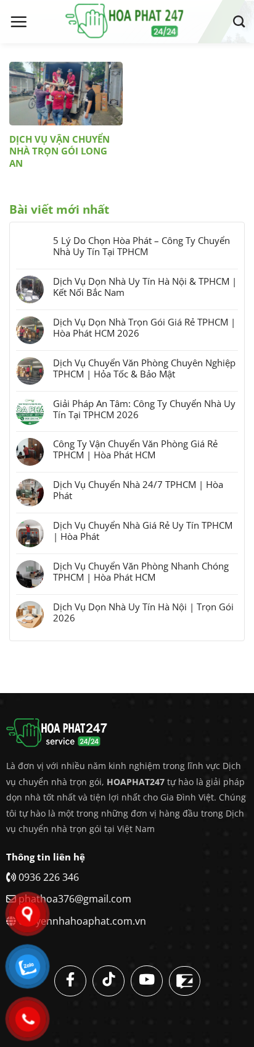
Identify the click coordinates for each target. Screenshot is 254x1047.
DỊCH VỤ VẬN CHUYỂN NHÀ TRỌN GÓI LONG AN (59, 151)
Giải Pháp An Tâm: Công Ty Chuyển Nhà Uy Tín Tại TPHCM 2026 (144, 409)
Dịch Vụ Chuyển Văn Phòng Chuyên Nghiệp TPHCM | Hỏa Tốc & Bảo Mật (144, 368)
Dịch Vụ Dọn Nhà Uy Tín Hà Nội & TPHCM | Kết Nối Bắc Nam (145, 286)
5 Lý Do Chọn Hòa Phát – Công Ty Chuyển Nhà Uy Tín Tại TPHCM (141, 246)
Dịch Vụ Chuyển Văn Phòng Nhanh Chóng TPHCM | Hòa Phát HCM (141, 571)
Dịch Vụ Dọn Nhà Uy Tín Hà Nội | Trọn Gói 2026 (143, 612)
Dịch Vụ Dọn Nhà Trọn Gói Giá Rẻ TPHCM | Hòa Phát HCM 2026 (144, 327)
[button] (18, 21)
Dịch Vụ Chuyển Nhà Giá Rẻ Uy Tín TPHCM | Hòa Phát (142, 530)
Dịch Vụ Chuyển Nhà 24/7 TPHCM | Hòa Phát (138, 490)
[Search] (239, 21)
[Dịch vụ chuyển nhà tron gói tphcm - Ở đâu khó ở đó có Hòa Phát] (127, 22)
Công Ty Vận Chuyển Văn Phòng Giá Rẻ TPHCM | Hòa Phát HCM (135, 449)
